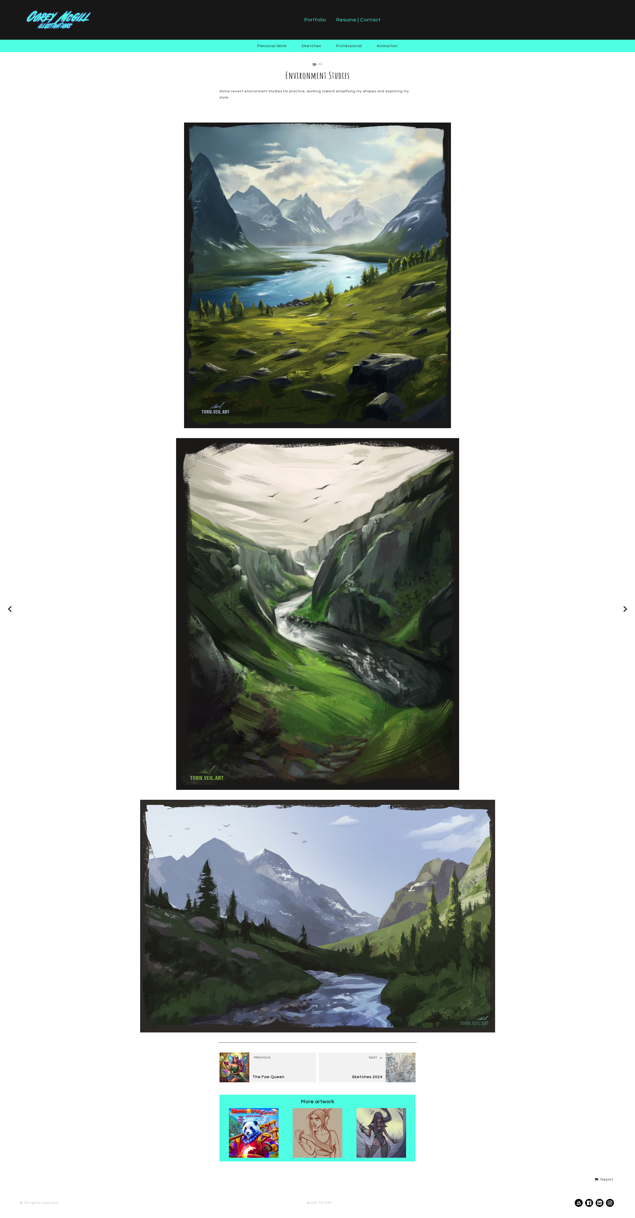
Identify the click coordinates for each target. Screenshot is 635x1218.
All (240, 46)
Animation (387, 46)
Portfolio (315, 19)
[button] (603, 1179)
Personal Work (272, 46)
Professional (349, 46)
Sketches (311, 46)
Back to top (319, 1203)
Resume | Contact (358, 19)
